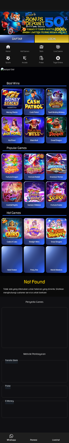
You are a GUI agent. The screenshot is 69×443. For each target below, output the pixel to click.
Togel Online (58, 62)
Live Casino (58, 51)
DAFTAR (17, 39)
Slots (41, 51)
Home (8, 51)
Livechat (56, 440)
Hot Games (24, 51)
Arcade (25, 62)
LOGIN (52, 39)
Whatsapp (11, 440)
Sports (8, 62)
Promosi (33, 440)
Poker (41, 62)
